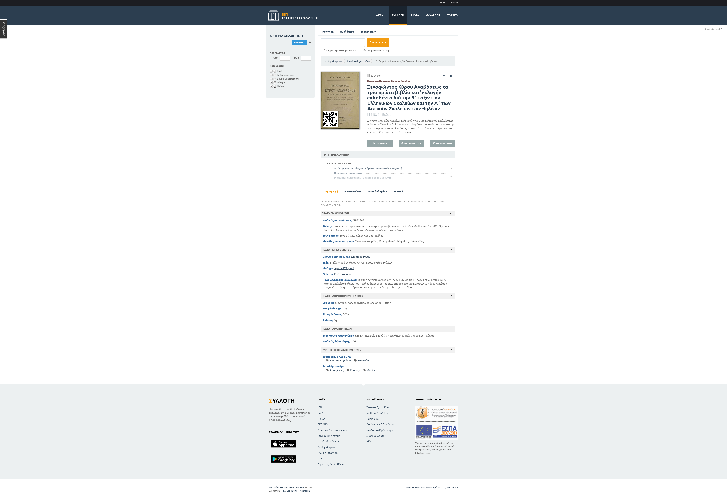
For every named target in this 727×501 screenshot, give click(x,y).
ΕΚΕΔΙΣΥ (323, 424)
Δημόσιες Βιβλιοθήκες (331, 464)
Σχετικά (398, 191)
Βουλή (321, 418)
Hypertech (304, 490)
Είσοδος (454, 3)
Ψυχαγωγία (433, 15)
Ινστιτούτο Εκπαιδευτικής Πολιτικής (286, 487)
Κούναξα (355, 370)
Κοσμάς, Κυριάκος (340, 360)
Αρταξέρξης (337, 370)
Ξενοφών (363, 360)
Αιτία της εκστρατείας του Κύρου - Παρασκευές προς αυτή (368, 168)
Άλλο (369, 441)
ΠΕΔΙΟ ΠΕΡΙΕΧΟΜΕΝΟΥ (356, 201)
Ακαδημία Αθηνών (328, 441)
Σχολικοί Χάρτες (375, 435)
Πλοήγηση (327, 31)
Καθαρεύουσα (342, 274)
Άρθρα (415, 15)
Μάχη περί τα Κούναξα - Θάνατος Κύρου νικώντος (363, 177)
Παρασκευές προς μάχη (348, 173)
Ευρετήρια (367, 31)
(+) (721, 28)
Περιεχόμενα (338, 154)
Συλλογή (398, 15)
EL (441, 3)
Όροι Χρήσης (451, 487)
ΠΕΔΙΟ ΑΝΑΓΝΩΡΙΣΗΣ (331, 201)
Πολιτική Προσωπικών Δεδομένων (423, 487)
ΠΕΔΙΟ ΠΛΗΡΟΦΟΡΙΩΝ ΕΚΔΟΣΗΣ (387, 201)
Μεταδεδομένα (377, 191)
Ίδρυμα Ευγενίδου (328, 452)
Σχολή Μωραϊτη (333, 61)
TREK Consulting (289, 490)
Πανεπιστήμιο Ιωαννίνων (333, 430)
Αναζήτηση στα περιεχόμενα (340, 50)
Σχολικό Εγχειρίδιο (358, 61)
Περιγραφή (331, 191)
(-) (724, 28)
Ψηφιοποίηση (352, 191)
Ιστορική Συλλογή (300, 15)
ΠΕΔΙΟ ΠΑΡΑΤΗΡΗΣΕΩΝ (418, 201)
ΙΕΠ (320, 407)
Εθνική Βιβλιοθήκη (329, 435)
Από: (275, 57)
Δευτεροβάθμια (360, 256)
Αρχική (380, 15)
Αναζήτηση (347, 31)
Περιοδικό (372, 418)
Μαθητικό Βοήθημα (377, 413)
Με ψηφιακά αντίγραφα (376, 50)
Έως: (296, 57)
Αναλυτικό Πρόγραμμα (379, 430)
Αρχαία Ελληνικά (344, 268)
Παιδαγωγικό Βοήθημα (380, 424)
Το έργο (452, 15)
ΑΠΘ (320, 458)
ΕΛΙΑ (320, 413)
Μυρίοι (371, 370)
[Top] (451, 213)
